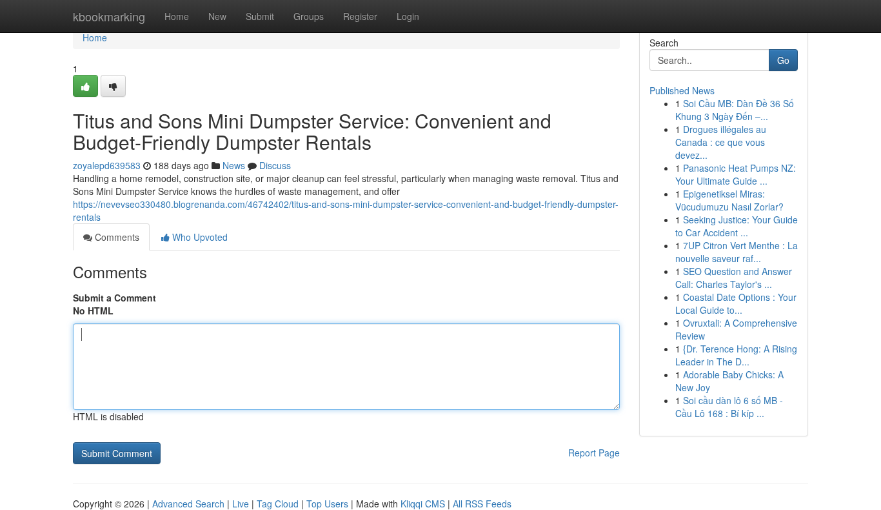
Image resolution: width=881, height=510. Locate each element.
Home (176, 16)
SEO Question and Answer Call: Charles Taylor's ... (733, 278)
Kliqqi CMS (423, 503)
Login (408, 16)
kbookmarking (109, 16)
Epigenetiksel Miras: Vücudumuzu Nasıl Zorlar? (729, 200)
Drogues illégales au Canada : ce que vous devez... (720, 142)
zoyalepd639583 (107, 165)
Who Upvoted (199, 236)
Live (240, 503)
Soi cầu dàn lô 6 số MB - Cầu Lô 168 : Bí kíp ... (729, 407)
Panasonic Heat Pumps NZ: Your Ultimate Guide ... (735, 174)
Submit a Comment (114, 297)
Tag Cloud (278, 503)
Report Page (594, 452)
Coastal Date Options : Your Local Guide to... (736, 303)
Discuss (275, 165)
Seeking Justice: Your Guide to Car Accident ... (736, 226)
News (234, 165)
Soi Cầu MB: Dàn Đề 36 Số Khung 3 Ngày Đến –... (734, 110)
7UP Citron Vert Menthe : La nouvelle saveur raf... (736, 252)
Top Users (327, 503)
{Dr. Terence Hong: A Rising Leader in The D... (736, 355)
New (217, 16)
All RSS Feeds (482, 503)
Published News (682, 90)
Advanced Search (188, 503)
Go (783, 60)
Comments (115, 236)
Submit (260, 16)
